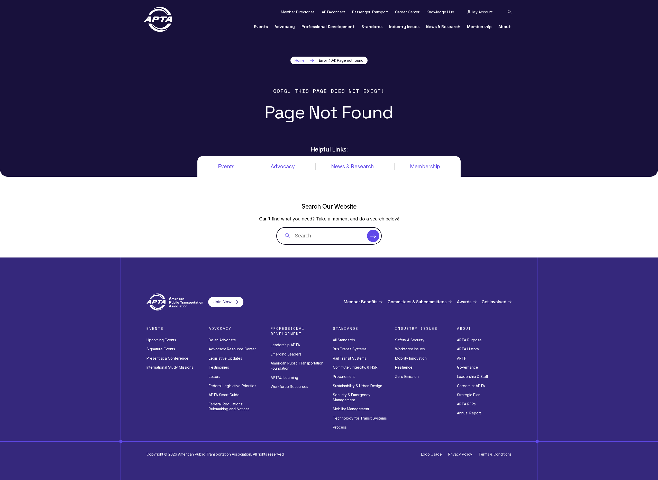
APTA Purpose (469, 340)
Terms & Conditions (495, 454)
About (504, 26)
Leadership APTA (285, 345)
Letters (214, 376)
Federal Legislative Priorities (232, 386)
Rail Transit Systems (349, 358)
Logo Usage (431, 454)
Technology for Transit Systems (360, 418)
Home (300, 60)
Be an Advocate (222, 340)
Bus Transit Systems (350, 349)
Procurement (344, 376)
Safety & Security (409, 340)
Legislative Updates (225, 358)
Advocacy (285, 26)
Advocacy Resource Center (232, 349)
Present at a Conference (167, 358)
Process (340, 427)
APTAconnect (333, 12)
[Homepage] (158, 19)
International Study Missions (170, 367)
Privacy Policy (460, 454)
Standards (371, 26)
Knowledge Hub (440, 12)
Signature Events (161, 349)
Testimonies (219, 367)
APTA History (468, 349)
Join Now (222, 301)
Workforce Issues (410, 349)
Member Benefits (360, 301)
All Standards (344, 340)
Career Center (407, 12)
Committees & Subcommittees (417, 301)
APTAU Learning (284, 377)
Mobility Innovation (411, 358)
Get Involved (494, 301)
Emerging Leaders (286, 354)
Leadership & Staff (472, 376)
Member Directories (298, 12)
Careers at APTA (471, 386)
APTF (461, 358)
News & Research (443, 26)
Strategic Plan (468, 395)
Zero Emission (407, 376)
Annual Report (469, 413)
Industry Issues (404, 26)
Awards (464, 301)
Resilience (404, 367)
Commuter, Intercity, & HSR (355, 367)
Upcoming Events (161, 340)
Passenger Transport (370, 12)
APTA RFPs (466, 404)
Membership (479, 26)
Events (261, 26)
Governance (467, 367)
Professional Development (328, 26)
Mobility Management (351, 409)
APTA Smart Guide (224, 395)
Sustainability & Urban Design (357, 386)
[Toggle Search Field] (509, 12)
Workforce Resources (289, 386)
